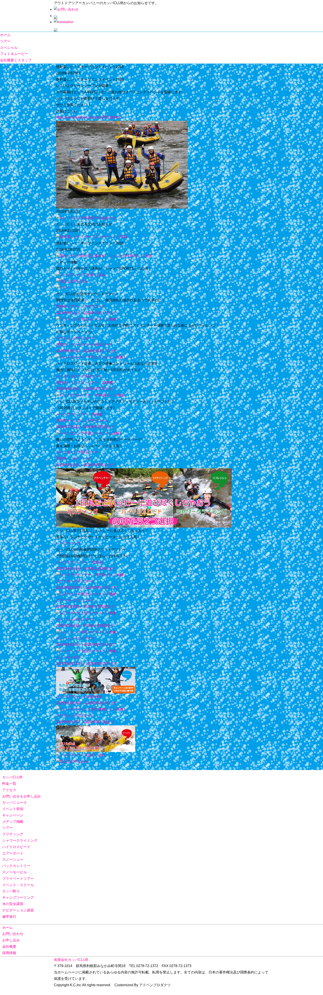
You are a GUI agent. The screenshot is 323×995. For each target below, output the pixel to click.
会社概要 (9, 946)
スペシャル (9, 47)
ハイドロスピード (16, 847)
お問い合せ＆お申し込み (21, 796)
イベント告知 (12, 809)
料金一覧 (9, 783)
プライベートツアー (18, 878)
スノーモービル (14, 872)
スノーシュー (12, 859)
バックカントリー (16, 866)
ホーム (5, 35)
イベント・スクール (18, 885)
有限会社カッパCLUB (71, 960)
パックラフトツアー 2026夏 (79, 414)
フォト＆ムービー (14, 54)
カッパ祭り (11, 891)
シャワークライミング (19, 840)
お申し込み (11, 940)
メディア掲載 (12, 821)
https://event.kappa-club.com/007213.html (88, 117)
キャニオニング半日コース (77, 452)
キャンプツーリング (18, 897)
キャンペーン (12, 815)
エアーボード (12, 853)
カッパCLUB (12, 777)
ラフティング (12, 834)
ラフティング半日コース (75, 338)
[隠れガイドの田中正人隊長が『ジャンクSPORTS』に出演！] (105, 256)
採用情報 (9, 953)
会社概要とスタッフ (16, 60)
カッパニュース (14, 802)
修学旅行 (9, 916)
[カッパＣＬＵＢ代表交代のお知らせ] (86, 218)
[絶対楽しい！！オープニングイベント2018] (91, 237)
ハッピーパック (68, 543)
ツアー (5, 41)
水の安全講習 (12, 904)
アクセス (9, 790)
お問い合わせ (12, 934)
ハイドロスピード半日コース (79, 376)
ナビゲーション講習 (18, 910)
